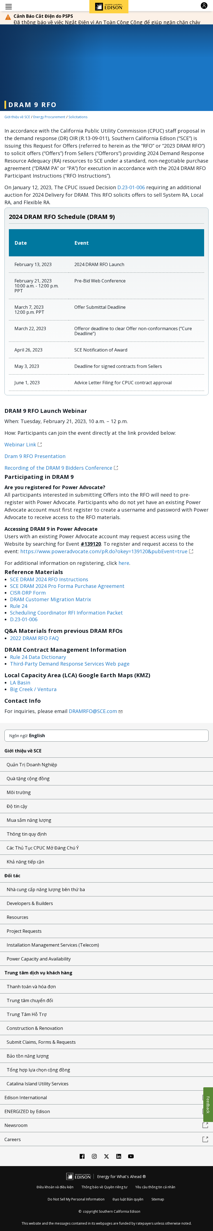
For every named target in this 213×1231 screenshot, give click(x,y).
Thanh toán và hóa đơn (31, 987)
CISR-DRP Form (28, 592)
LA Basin (20, 682)
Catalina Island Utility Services (38, 1084)
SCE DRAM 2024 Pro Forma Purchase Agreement (67, 586)
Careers (12, 1139)
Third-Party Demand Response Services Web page (70, 663)
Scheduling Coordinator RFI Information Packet (66, 612)
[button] (8, 6)
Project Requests (24, 931)
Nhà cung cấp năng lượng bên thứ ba (46, 889)
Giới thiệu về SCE (17, 117)
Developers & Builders (30, 903)
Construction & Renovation (35, 1028)
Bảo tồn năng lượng (28, 1056)
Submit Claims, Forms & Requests (41, 1042)
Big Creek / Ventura (33, 689)
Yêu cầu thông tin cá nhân (155, 1187)
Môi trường (19, 792)
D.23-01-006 (131, 187)
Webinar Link (20, 444)
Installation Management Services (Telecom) (53, 945)
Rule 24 (18, 606)
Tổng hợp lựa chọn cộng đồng (38, 1070)
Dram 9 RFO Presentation (34, 456)
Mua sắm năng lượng (29, 820)
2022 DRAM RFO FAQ (34, 638)
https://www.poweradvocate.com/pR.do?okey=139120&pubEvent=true (103, 551)
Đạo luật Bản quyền (128, 1199)
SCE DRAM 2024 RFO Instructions (49, 579)
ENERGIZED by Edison (27, 1111)
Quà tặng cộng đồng (28, 778)
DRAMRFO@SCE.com (93, 711)
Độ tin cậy (17, 806)
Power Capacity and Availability (39, 959)
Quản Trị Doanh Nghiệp (32, 765)
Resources (17, 917)
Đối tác (12, 876)
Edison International (25, 1097)
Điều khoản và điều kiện (55, 1187)
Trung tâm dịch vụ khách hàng (38, 973)
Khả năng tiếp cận (25, 862)
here (123, 563)
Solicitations (78, 117)
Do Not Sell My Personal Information (76, 1199)
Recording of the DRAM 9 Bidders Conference (58, 467)
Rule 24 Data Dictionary (38, 657)
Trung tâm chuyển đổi (30, 1000)
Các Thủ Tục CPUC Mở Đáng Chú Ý (43, 848)
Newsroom (15, 1125)
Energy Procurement (49, 117)
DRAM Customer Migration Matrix (50, 599)
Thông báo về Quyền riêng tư (104, 1187)
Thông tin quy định (27, 834)
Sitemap (157, 1199)
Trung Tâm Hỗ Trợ (27, 1014)
